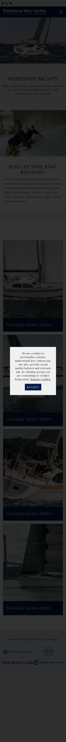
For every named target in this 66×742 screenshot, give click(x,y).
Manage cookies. (40, 379)
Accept (33, 387)
